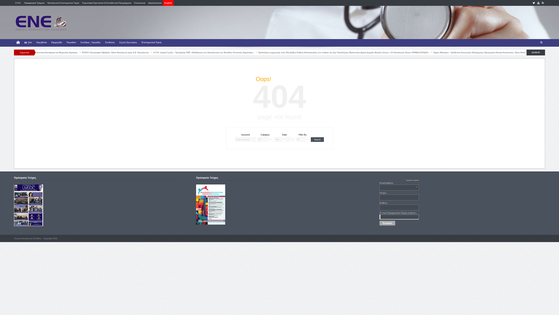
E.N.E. (18, 3)
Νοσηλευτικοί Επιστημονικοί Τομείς (63, 3)
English (168, 3)
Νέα (30, 42)
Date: (284, 134)
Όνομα (383, 193)
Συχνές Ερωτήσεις (128, 42)
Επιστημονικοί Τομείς (151, 42)
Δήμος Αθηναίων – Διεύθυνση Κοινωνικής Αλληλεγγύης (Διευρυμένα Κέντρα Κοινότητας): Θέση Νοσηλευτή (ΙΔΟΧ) (463, 52)
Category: (265, 134)
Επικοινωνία (139, 3)
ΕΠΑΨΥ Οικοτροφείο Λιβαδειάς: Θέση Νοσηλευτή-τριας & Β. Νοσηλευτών (93, 52)
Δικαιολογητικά (155, 3)
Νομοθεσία (41, 42)
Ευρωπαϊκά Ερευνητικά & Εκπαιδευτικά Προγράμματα (106, 3)
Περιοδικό (71, 42)
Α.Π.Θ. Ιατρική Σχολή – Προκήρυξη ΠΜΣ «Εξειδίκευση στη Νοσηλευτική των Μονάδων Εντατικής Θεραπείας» (181, 52)
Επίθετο (383, 203)
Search (317, 139)
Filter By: (303, 134)
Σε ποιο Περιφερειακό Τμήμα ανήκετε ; (398, 213)
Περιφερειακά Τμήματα (34, 3)
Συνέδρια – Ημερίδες (91, 42)
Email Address (398, 183)
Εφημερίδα (56, 42)
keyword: (245, 134)
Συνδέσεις (110, 42)
